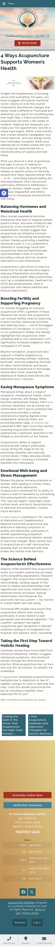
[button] (4, 193)
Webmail (19, 922)
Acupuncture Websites (21, 902)
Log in (37, 922)
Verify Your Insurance (27, 805)
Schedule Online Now (28, 795)
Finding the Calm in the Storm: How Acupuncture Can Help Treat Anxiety (12, 725)
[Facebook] (23, 892)
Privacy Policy (30, 913)
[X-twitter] (32, 892)
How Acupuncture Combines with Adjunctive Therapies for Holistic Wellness (40, 725)
